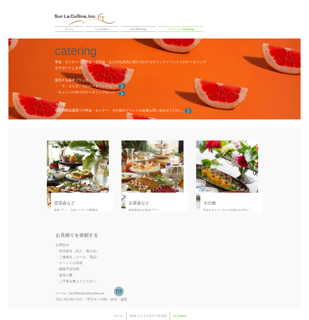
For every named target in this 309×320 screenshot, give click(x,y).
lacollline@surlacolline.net (86, 293)
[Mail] (119, 291)
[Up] (122, 93)
